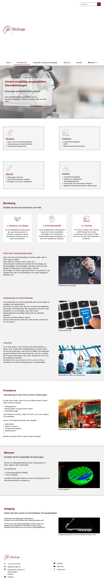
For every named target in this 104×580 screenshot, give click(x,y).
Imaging (66, 173)
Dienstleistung (22, 62)
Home (8, 62)
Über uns (67, 62)
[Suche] (99, 4)
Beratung (10, 138)
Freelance (66, 138)
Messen (9, 174)
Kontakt (79, 62)
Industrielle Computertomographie (45, 62)
